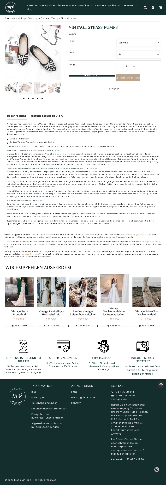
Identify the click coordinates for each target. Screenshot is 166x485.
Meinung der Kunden (83, 397)
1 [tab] (23, 98)
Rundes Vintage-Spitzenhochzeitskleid (83, 313)
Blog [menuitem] (29, 9)
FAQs (74, 392)
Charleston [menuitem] (127, 5)
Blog (33, 392)
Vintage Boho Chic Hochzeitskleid (146, 313)
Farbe (71, 41)
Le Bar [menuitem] (97, 5)
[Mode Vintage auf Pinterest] (157, 470)
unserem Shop (120, 411)
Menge (72, 64)
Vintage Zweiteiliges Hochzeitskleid (51, 313)
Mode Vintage (22, 480)
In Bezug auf (39, 397)
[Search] (145, 7)
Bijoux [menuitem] (48, 5)
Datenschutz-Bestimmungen (49, 408)
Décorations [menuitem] (63, 5)
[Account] (153, 7)
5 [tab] (42, 98)
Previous (9, 52)
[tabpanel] (11, 88)
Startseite (10, 18)
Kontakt (76, 403)
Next (57, 52)
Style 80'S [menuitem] (111, 5)
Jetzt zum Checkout (130, 78)
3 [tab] (33, 98)
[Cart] (160, 7)
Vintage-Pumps (29, 254)
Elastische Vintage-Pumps (133, 234)
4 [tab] (37, 98)
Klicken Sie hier (133, 439)
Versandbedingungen (44, 403)
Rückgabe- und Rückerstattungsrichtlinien (47, 416)
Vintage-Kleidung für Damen (33, 18)
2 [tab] (28, 98)
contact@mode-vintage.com (123, 397)
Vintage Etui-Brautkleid (19, 313)
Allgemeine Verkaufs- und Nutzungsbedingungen (47, 425)
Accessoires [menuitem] (82, 5)
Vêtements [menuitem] (34, 5)
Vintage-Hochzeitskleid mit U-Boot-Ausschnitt (114, 311)
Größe (71, 53)
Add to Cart (20, 326)
